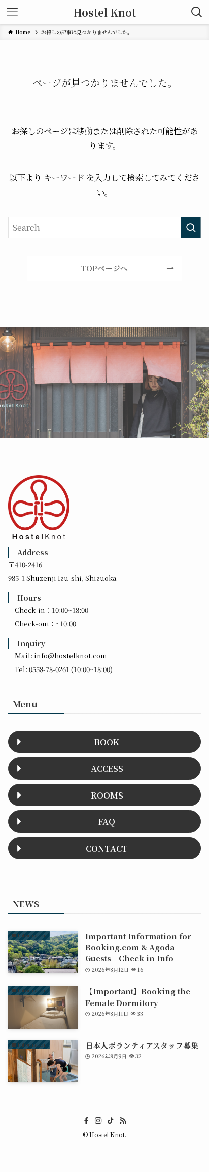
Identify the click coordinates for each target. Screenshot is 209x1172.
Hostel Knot (104, 12)
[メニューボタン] (12, 12)
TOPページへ (104, 268)
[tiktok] (110, 1120)
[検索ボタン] (197, 12)
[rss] (122, 1120)
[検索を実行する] (191, 227)
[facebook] (86, 1120)
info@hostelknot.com (70, 655)
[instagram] (98, 1120)
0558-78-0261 (49, 669)
